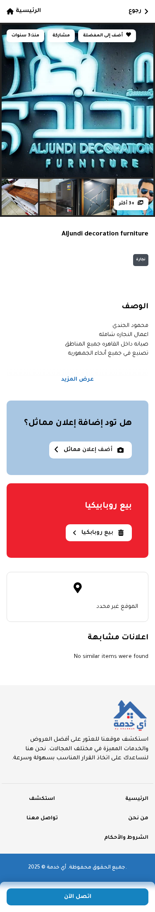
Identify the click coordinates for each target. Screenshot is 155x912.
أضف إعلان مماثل (88, 450)
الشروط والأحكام (126, 838)
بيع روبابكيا (97, 533)
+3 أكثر (127, 203)
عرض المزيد (77, 380)
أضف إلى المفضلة (103, 35)
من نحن (138, 818)
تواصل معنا (42, 818)
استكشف (42, 799)
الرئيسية (28, 11)
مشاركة (61, 35)
